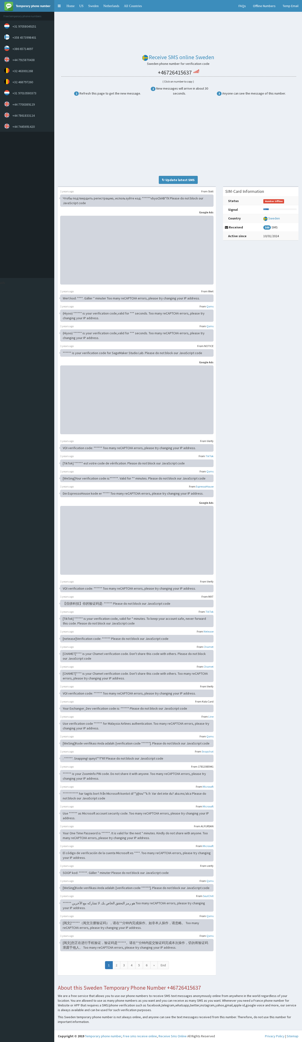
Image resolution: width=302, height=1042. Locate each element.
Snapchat (208, 751)
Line (211, 716)
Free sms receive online (140, 1036)
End (163, 965)
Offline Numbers (264, 6)
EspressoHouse (205, 486)
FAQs (242, 6)
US (81, 6)
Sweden (93, 6)
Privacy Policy (275, 1036)
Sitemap (292, 1036)
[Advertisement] (26, 205)
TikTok (210, 456)
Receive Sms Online (173, 1036)
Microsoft (208, 786)
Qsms (210, 306)
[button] (59, 6)
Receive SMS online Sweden (181, 57)
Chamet (209, 647)
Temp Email (290, 6)
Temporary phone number (103, 1036)
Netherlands (111, 6)
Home (71, 6)
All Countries (133, 6)
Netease (209, 631)
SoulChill (208, 896)
